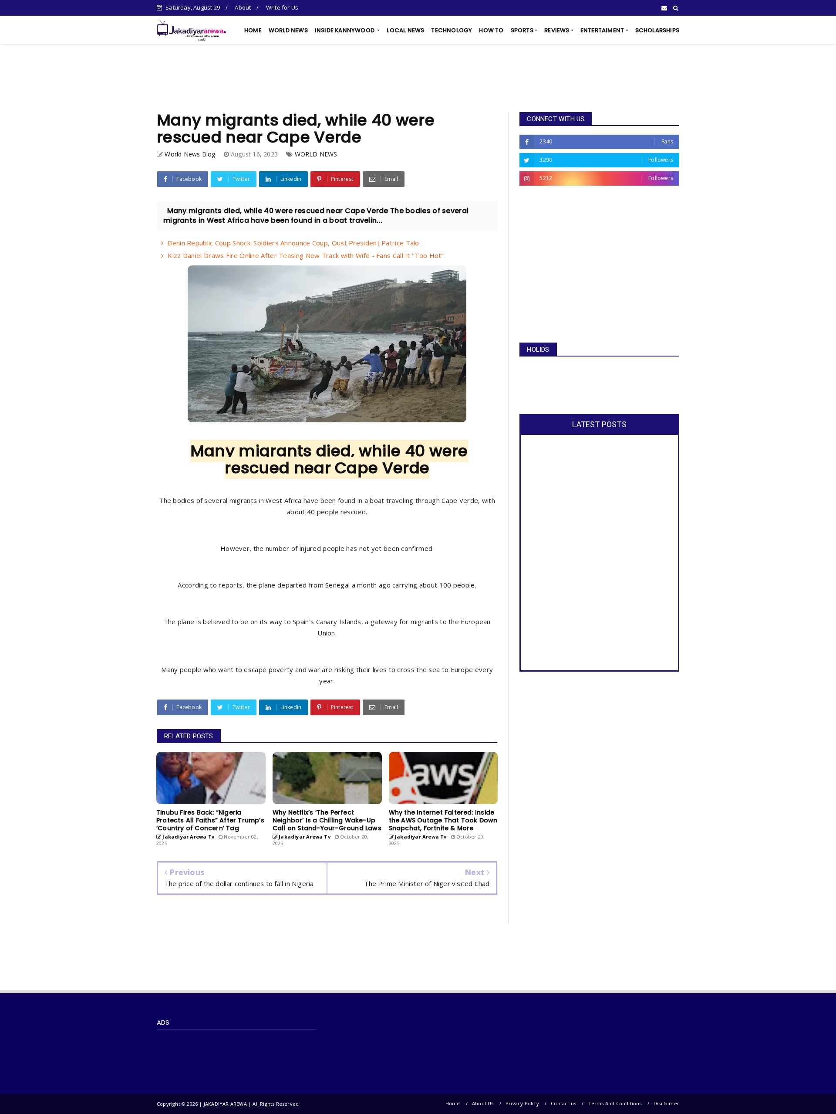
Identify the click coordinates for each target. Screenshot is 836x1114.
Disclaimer (666, 1103)
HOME (253, 30)
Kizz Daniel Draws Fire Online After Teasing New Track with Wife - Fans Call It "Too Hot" (306, 255)
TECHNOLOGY (451, 30)
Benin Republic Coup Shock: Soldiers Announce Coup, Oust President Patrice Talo (293, 242)
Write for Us (282, 7)
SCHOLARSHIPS (657, 30)
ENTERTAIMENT (602, 30)
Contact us (563, 1103)
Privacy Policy (522, 1103)
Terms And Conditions (615, 1103)
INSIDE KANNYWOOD (345, 30)
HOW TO (491, 30)
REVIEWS (556, 30)
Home (452, 1103)
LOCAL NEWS (405, 30)
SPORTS (522, 30)
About (243, 7)
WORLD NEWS (288, 30)
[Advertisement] (418, 78)
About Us (483, 1103)
